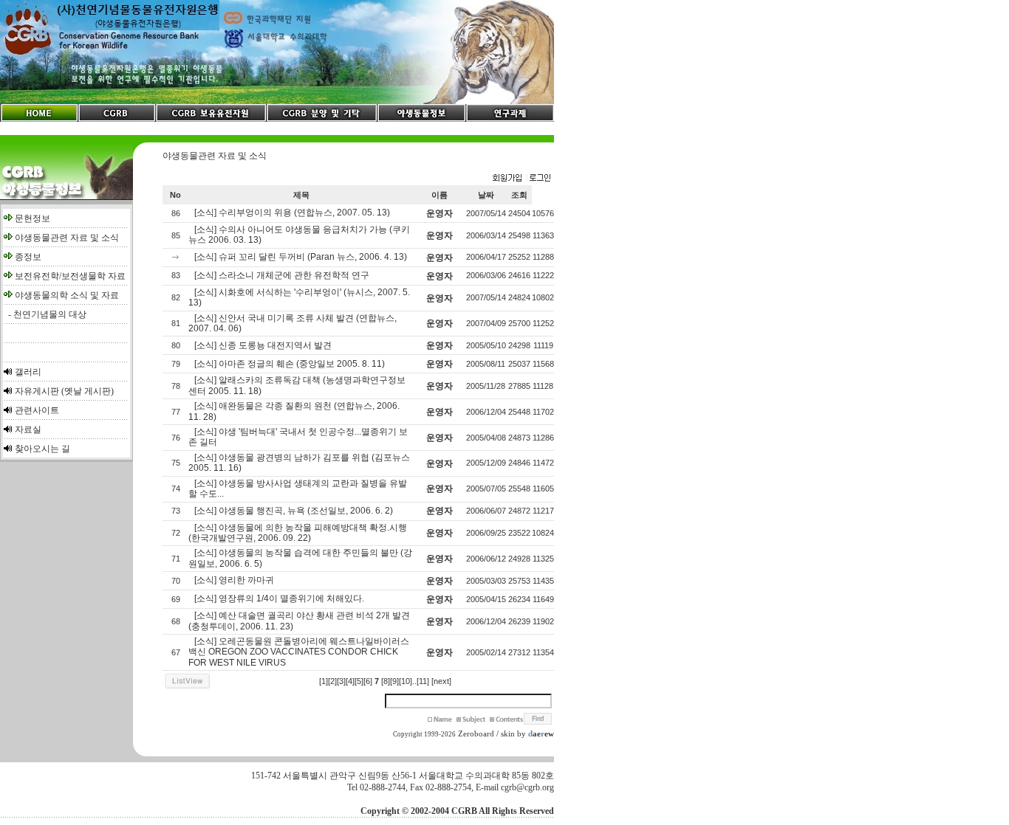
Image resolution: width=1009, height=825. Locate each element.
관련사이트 (37, 410)
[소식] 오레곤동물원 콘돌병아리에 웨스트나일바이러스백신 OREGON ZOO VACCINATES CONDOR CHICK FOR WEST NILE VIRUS (298, 652)
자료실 (28, 429)
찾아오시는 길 (42, 448)
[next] (441, 681)
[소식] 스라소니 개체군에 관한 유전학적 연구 (281, 275)
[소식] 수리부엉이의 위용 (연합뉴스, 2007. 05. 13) (292, 212)
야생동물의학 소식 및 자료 (67, 295)
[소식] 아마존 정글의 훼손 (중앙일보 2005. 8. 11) (289, 364)
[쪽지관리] (521, 178)
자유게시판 (37, 391)
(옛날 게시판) (87, 391)
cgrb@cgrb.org (527, 787)
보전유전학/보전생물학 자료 (70, 276)
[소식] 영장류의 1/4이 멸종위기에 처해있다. (279, 598)
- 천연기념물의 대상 (45, 314)
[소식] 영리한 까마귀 (234, 580)
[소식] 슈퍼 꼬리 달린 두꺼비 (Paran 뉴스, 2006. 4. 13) (300, 257)
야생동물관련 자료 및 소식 (67, 237)
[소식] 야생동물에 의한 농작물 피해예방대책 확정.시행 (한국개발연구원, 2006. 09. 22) (297, 532)
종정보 (28, 257)
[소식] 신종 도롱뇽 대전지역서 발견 (263, 345)
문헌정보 (32, 218)
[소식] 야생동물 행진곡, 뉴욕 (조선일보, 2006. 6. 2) (293, 510)
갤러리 (28, 372)
